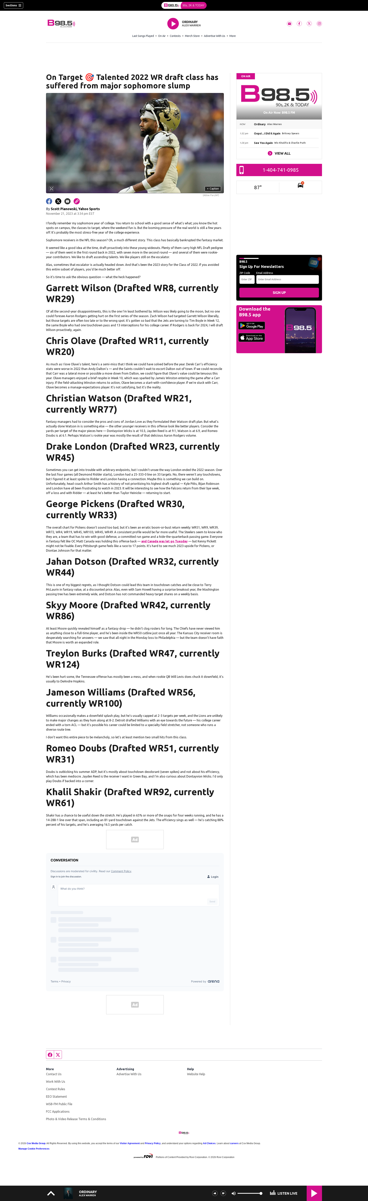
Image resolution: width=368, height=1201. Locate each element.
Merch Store (192, 35)
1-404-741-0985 (281, 170)
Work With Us (55, 1081)
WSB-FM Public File (59, 1104)
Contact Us (54, 1074)
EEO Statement (56, 1096)
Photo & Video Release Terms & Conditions (76, 1119)
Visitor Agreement (130, 1143)
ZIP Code (244, 272)
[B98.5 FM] (184, 5)
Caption (213, 188)
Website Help (196, 1074)
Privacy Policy (153, 1143)
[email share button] (67, 201)
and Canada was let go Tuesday (164, 541)
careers (234, 1143)
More (232, 35)
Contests (175, 35)
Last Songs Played (143, 35)
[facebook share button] (49, 201)
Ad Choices (209, 1143)
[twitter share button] (58, 201)
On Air (162, 35)
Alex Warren (191, 25)
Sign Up (279, 292)
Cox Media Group (36, 1143)
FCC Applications (58, 1111)
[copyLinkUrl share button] (77, 201)
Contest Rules (55, 1089)
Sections (11, 5)
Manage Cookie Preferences (33, 1148)
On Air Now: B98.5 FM (279, 112)
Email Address (264, 272)
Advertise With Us (214, 35)
